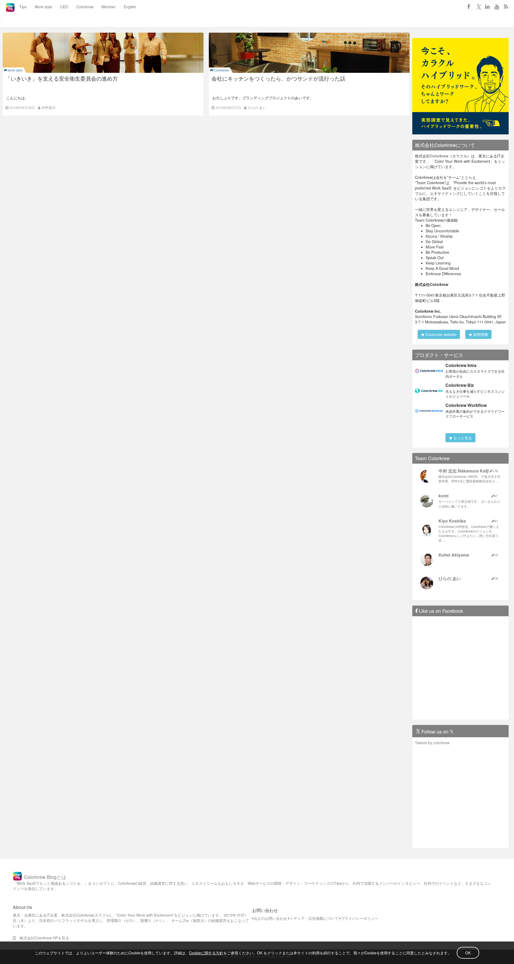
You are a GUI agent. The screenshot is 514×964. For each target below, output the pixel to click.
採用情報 (480, 334)
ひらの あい (257, 107)
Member (108, 6)
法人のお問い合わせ (270, 918)
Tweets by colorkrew (432, 742)
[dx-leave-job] (460, 85)
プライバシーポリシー (359, 918)
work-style (14, 70)
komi (443, 496)
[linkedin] (487, 6)
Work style (43, 6)
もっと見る (462, 437)
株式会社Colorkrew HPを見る (42, 937)
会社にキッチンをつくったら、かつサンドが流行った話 (278, 78)
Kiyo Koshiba (452, 521)
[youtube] (496, 6)
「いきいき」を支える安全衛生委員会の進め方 (61, 78)
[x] (477, 6)
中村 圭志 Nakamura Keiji (464, 471)
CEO (64, 6)
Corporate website (440, 334)
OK (468, 952)
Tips (23, 6)
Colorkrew (84, 6)
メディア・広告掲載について (314, 918)
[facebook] (468, 6)
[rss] (506, 6)
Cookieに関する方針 (206, 952)
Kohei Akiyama (454, 555)
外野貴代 (48, 107)
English (130, 6)
